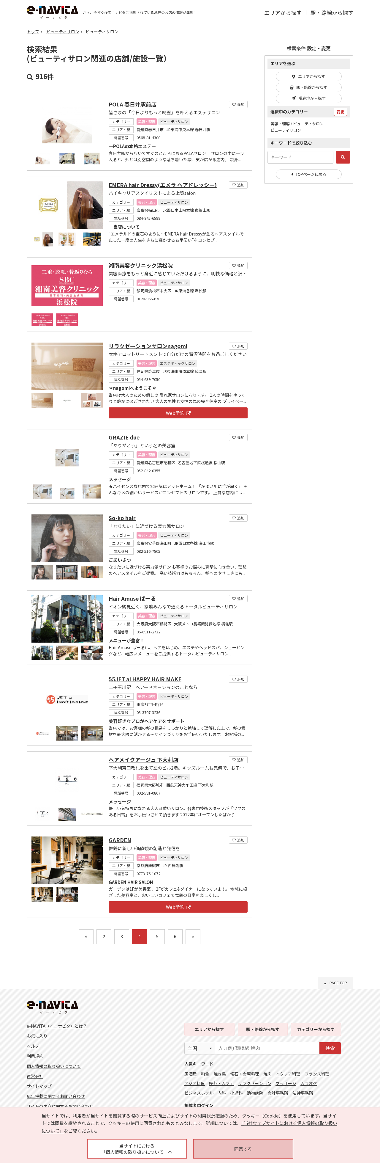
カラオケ (308, 1083)
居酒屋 (190, 1074)
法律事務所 (302, 1093)
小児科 (236, 1093)
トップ (33, 31)
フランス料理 (317, 1074)
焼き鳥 (219, 1074)
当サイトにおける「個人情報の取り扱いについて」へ (136, 1148)
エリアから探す (283, 12)
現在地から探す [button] (312, 98)
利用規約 (35, 1056)
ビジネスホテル (198, 1093)
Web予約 (175, 413)
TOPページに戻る (311, 174)
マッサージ (286, 1083)
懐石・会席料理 (244, 1074)
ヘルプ (33, 1046)
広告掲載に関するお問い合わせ (56, 1096)
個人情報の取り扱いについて (54, 1066)
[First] (86, 936)
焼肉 (267, 1074)
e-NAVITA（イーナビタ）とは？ (57, 1026)
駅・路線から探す (332, 12)
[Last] (193, 936)
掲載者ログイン (198, 1105)
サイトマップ (39, 1086)
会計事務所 (277, 1093)
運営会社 (35, 1076)
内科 (222, 1093)
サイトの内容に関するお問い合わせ (60, 1106)
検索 (330, 1048)
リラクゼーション (254, 1083)
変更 (340, 111)
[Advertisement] (308, 285)
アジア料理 (194, 1083)
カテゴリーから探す (316, 1029)
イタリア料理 (288, 1074)
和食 (205, 1074)
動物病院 (255, 1093)
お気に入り (37, 1036)
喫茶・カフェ (221, 1083)
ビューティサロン (62, 31)
